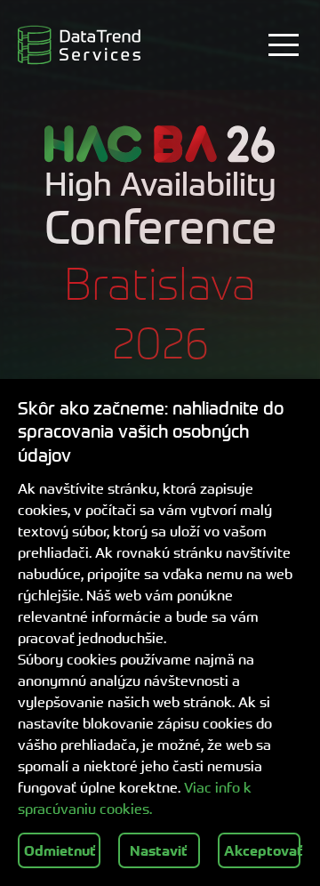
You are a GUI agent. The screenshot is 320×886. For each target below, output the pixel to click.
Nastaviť (159, 850)
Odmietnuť (60, 850)
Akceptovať (262, 850)
